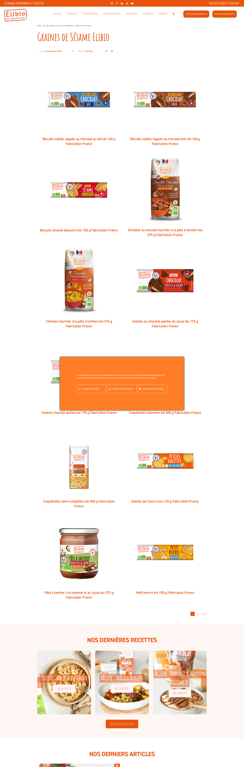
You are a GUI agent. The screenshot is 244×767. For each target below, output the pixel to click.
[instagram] (112, 3)
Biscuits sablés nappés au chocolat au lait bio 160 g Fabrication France (79, 141)
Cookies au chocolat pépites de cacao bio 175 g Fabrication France (165, 323)
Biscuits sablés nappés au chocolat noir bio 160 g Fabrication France (165, 141)
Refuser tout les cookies (123, 389)
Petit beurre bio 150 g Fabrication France (165, 592)
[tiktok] (127, 3)
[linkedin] (122, 3)
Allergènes (69, 25)
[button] (174, 14)
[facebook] (117, 3)
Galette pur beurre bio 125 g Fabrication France (165, 501)
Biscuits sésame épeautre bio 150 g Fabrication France (79, 230)
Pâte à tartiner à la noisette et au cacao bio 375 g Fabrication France (79, 595)
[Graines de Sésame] (79, 98)
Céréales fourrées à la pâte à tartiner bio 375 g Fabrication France (79, 323)
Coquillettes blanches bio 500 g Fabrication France (165, 412)
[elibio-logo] (15, 10)
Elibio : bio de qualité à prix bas (50, 25)
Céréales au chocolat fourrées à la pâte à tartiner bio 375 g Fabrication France (165, 232)
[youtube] (132, 3)
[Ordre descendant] (73, 51)
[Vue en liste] (112, 51)
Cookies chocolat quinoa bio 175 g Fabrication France (78, 412)
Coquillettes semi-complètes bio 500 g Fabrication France (79, 503)
